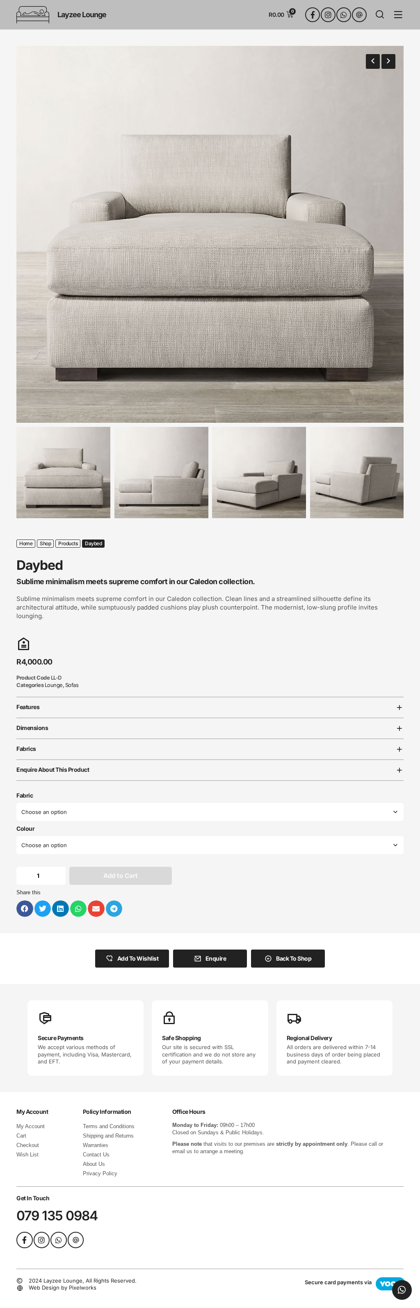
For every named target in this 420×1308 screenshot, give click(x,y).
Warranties (95, 1145)
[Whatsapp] (343, 14)
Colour (25, 828)
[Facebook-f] (312, 14)
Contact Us (96, 1155)
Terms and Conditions (109, 1126)
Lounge (54, 685)
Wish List (27, 1155)
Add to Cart (120, 876)
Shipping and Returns (108, 1136)
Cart (21, 1136)
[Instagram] (328, 14)
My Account (30, 1126)
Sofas (72, 685)
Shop (45, 543)
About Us (94, 1164)
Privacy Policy (100, 1173)
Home (25, 543)
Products (68, 543)
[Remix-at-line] (359, 14)
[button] (373, 61)
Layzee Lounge (81, 14)
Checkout (27, 1145)
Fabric (24, 795)
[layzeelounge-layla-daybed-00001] (210, 234)
